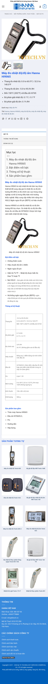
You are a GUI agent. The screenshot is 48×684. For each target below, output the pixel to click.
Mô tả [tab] (5, 134)
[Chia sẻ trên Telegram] (27, 119)
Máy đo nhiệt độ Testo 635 (12, 468)
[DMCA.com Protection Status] (8, 657)
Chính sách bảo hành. (10, 643)
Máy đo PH (40, 14)
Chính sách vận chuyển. (10, 650)
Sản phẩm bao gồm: (20, 175)
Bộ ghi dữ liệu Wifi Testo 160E (35, 468)
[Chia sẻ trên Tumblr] (24, 119)
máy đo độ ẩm (26, 111)
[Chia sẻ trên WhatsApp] (3, 119)
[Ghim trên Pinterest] (15, 119)
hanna (7, 111)
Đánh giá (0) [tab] (8, 143)
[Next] (43, 39)
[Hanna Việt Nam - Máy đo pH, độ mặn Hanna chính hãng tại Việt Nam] (24, 6)
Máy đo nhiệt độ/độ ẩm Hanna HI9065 (22, 161)
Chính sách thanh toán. (10, 640)
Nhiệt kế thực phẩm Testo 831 (35, 591)
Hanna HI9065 (15, 111)
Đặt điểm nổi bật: (19, 167)
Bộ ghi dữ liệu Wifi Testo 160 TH (36, 561)
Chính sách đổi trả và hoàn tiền (13, 654)
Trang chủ (8, 14)
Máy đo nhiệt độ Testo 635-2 (12, 529)
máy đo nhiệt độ (36, 111)
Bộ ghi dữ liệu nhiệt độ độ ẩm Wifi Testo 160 (36, 498)
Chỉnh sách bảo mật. (9, 647)
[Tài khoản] (40, 6)
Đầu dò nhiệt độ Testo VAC (12, 498)
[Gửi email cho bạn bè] (12, 119)
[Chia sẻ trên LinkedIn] (21, 119)
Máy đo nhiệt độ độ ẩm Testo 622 (35, 529)
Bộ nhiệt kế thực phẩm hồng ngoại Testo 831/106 (12, 561)
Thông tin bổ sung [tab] (10, 139)
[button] (3, 6)
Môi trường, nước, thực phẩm (24, 14)
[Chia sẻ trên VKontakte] (18, 119)
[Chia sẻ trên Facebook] (6, 119)
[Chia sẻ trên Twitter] (9, 119)
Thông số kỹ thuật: (20, 171)
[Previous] (5, 39)
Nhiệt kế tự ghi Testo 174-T (12, 591)
